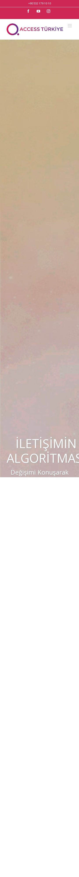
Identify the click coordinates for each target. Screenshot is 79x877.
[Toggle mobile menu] (70, 25)
